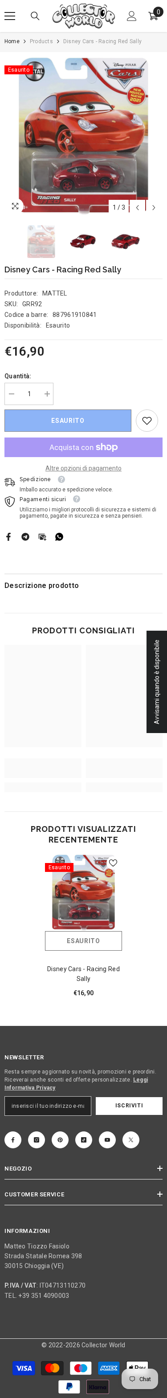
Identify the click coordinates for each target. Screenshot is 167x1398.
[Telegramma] (25, 535)
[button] (137, 207)
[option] (83, 136)
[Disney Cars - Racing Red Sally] (83, 892)
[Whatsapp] (59, 535)
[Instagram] (36, 1139)
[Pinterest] (60, 1139)
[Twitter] (130, 1139)
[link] (147, 420)
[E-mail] (42, 535)
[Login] (132, 16)
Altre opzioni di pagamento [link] (83, 468)
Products (41, 41)
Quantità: (18, 376)
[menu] (9, 16)
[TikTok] (83, 1139)
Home (12, 41)
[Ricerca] (35, 16)
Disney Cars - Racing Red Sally (83, 973)
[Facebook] (8, 535)
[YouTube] (107, 1139)
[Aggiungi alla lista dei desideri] (113, 863)
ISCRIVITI (129, 1105)
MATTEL (54, 293)
